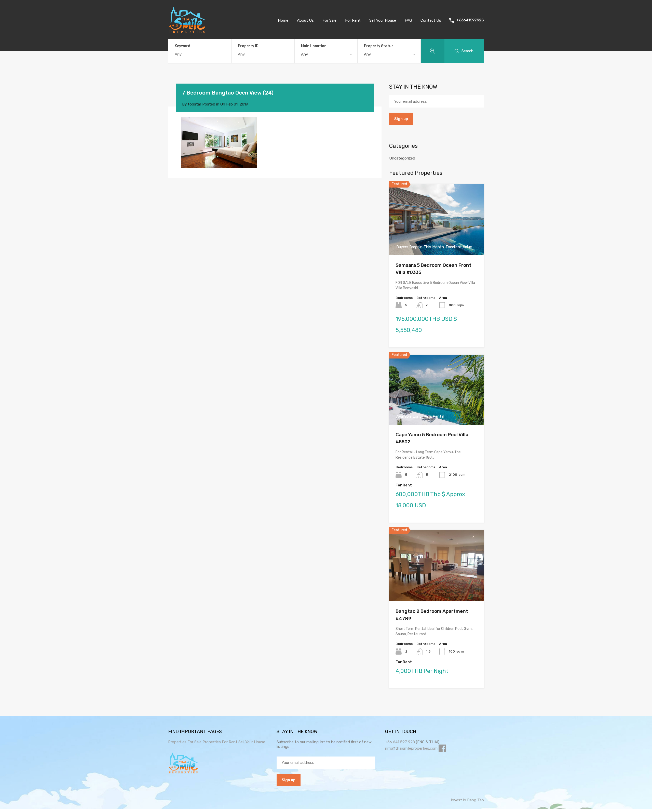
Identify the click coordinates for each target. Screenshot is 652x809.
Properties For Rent (220, 742)
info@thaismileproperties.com (411, 748)
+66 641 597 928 (400, 742)
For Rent (353, 20)
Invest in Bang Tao (467, 800)
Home (283, 20)
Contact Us (430, 20)
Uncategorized (402, 158)
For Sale (329, 20)
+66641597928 (470, 20)
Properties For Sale (184, 742)
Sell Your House (382, 20)
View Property (436, 241)
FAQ (408, 20)
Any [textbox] (304, 54)
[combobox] (326, 54)
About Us (305, 20)
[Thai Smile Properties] (187, 32)
